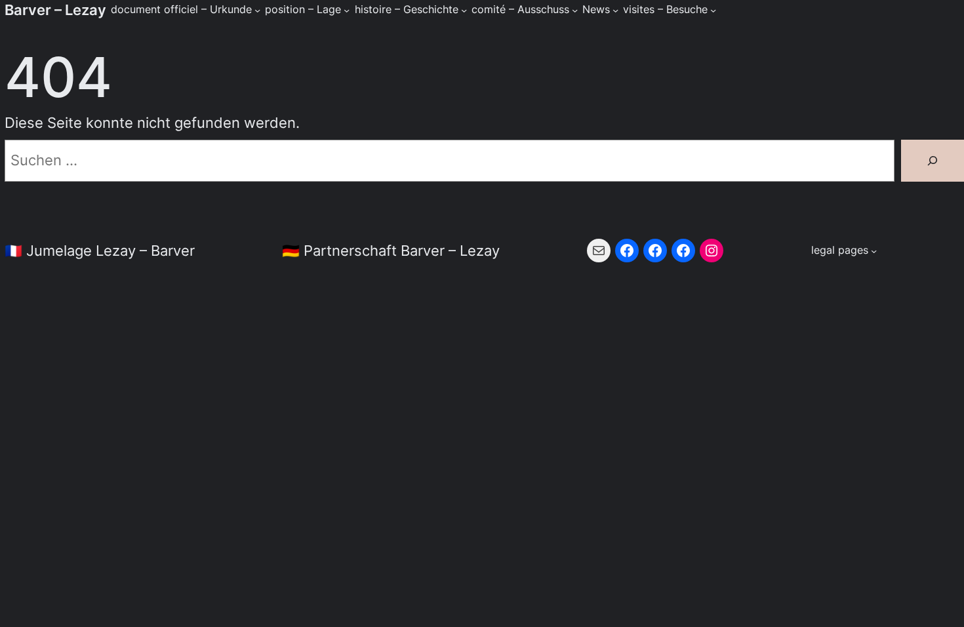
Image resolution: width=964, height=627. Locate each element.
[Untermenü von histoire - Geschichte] (464, 9)
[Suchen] (932, 161)
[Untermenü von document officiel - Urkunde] (257, 9)
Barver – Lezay (55, 9)
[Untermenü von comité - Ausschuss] (575, 9)
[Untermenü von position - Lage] (347, 9)
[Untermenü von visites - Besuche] (713, 9)
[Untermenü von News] (615, 9)
